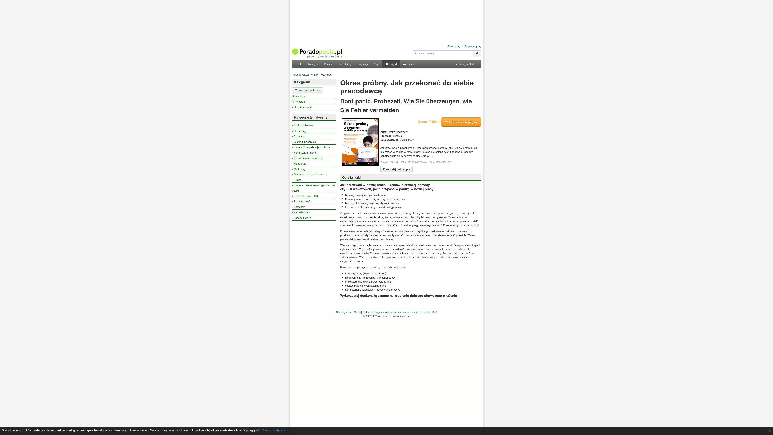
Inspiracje (363, 64)
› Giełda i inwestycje (304, 142)
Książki (392, 64)
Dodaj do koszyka (462, 122)
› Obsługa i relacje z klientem (309, 174)
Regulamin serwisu (385, 312)
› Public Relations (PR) (305, 196)
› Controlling (299, 131)
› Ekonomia (298, 136)
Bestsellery (298, 96)
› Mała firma (299, 163)
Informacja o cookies (409, 312)
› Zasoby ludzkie (301, 218)
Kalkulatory (345, 64)
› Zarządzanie (300, 212)
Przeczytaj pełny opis (396, 169)
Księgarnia (302, 82)
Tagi (376, 64)
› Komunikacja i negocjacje (307, 158)
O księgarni (298, 101)
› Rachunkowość (301, 201)
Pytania (328, 64)
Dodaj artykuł (466, 64)
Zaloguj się (453, 46)
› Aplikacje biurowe (303, 125)
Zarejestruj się (473, 46)
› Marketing (298, 169)
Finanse (410, 64)
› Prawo (296, 180)
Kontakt (426, 312)
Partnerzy (367, 312)
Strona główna (344, 312)
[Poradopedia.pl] (317, 53)
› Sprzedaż (298, 207)
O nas (357, 312)
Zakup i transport (302, 107)
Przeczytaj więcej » (273, 430)
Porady (312, 64)
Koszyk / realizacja (309, 90)
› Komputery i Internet (304, 152)
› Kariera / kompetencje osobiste (311, 147)
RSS (434, 312)
